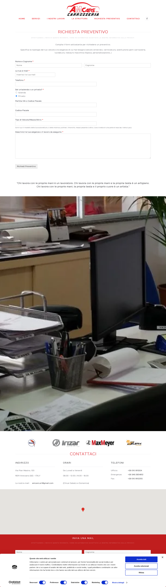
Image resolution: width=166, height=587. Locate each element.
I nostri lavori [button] (56, 19)
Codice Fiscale (22, 110)
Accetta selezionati (141, 566)
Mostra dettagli (118, 582)
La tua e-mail (22, 71)
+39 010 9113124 (135, 471)
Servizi (36, 19)
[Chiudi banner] (162, 557)
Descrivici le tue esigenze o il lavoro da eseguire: (39, 132)
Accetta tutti (141, 559)
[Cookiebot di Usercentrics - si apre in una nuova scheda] (15, 582)
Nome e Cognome (24, 61)
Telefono (20, 80)
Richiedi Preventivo (26, 166)
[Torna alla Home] (83, 9)
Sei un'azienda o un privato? (29, 90)
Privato (21, 96)
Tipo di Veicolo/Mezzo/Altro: (29, 120)
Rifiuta (141, 573)
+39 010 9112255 (135, 479)
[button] (83, 510)
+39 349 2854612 (135, 475)
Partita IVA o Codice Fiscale (28, 101)
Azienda (22, 93)
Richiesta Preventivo (107, 19)
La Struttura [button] (80, 19)
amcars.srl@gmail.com (42, 483)
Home (22, 19)
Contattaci (133, 19)
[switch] (63, 582)
